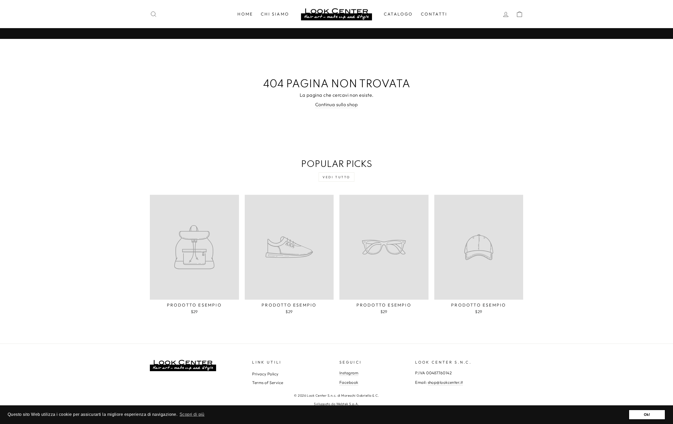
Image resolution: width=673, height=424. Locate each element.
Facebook (348, 382)
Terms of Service (267, 382)
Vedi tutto (336, 177)
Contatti (434, 14)
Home (245, 14)
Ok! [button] (647, 414)
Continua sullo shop (336, 104)
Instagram (348, 372)
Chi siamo (275, 14)
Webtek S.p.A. (347, 404)
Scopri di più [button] (192, 414)
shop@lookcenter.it (445, 382)
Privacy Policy (265, 373)
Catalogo (398, 14)
